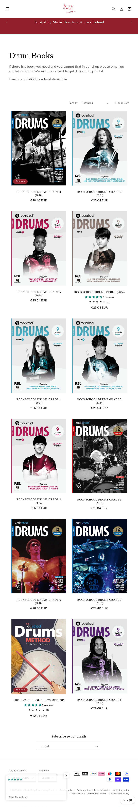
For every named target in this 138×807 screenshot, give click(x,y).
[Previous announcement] (6, 22)
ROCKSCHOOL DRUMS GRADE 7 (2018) (99, 601)
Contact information (96, 793)
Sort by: (73, 102)
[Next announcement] (131, 22)
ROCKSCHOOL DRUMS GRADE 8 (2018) (38, 193)
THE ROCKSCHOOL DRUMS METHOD (38, 700)
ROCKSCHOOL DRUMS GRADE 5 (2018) (99, 501)
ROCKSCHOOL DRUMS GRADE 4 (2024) (38, 501)
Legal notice (77, 793)
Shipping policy (121, 790)
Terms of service (102, 790)
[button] (7, 9)
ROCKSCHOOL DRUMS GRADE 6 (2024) (99, 702)
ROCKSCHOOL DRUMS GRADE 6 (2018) (38, 601)
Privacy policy (84, 790)
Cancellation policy (119, 793)
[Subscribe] (97, 746)
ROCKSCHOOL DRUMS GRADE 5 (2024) (38, 294)
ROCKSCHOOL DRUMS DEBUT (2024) (99, 292)
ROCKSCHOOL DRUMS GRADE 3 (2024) (99, 193)
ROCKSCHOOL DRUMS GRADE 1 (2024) (38, 401)
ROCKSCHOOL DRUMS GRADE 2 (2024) (99, 401)
